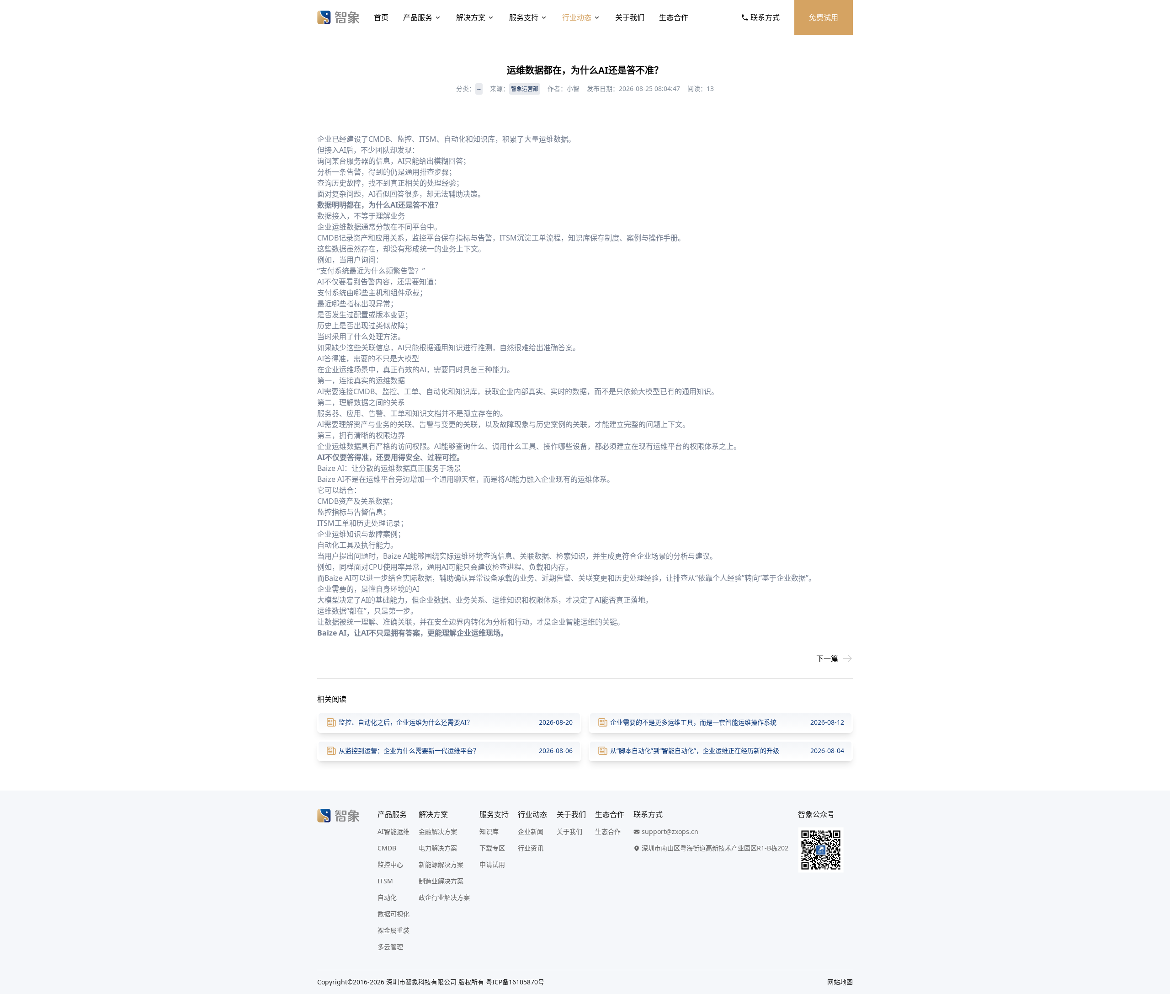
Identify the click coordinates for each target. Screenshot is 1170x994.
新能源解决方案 (441, 864)
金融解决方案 (438, 831)
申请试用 (492, 864)
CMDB (387, 848)
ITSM (385, 880)
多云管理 (390, 946)
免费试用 (823, 17)
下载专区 (492, 848)
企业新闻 (530, 831)
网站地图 (840, 982)
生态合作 (673, 17)
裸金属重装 (394, 930)
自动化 (387, 897)
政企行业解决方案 (444, 897)
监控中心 (390, 864)
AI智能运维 (394, 831)
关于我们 (629, 17)
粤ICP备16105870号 (515, 982)
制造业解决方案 (441, 880)
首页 (381, 17)
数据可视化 (394, 913)
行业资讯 (530, 848)
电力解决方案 (438, 848)
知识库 (489, 831)
